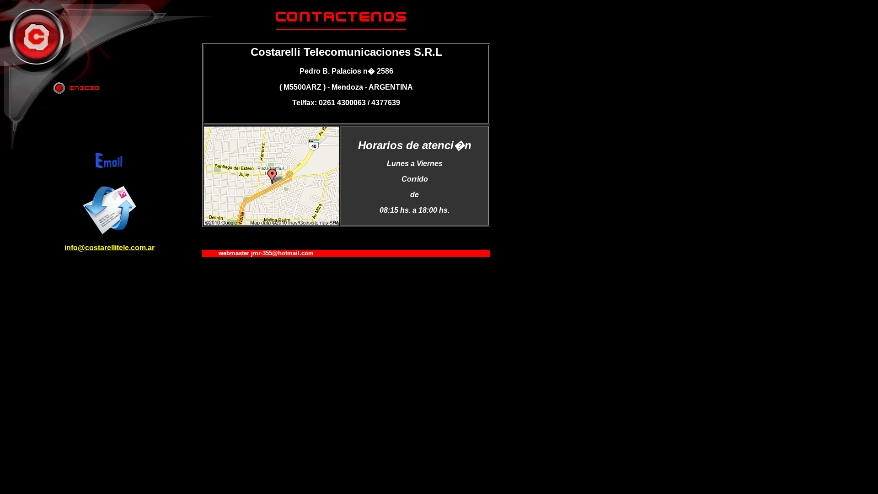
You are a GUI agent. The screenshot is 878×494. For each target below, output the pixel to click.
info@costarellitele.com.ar (109, 248)
